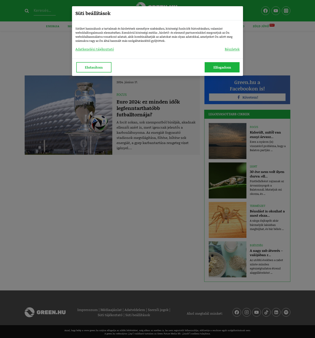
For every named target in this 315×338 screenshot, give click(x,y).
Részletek (232, 49)
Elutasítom (94, 67)
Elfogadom (222, 67)
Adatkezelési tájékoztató (94, 49)
